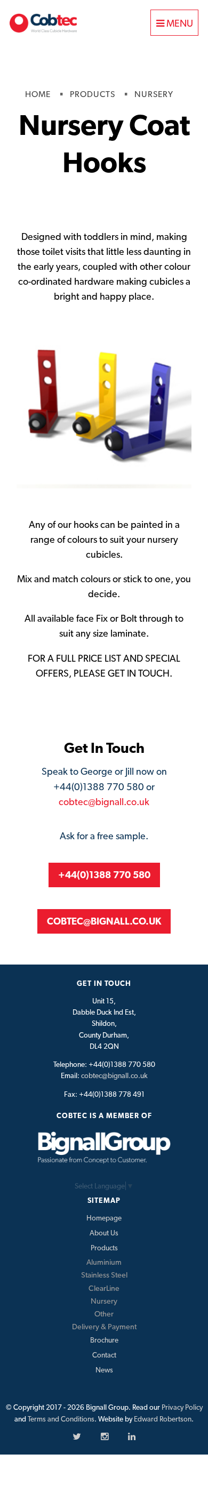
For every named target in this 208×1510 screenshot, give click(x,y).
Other (104, 1313)
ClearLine (104, 1287)
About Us (104, 1232)
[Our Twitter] (77, 1436)
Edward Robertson (162, 1419)
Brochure (104, 1340)
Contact (104, 1355)
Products (104, 1247)
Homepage (104, 1218)
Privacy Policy (182, 1407)
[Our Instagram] (104, 1436)
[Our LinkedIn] (131, 1436)
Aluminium (104, 1261)
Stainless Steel (104, 1274)
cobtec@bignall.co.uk (104, 801)
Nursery (104, 1300)
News (104, 1370)
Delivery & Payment (104, 1326)
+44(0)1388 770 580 (104, 874)
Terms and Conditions (61, 1419)
